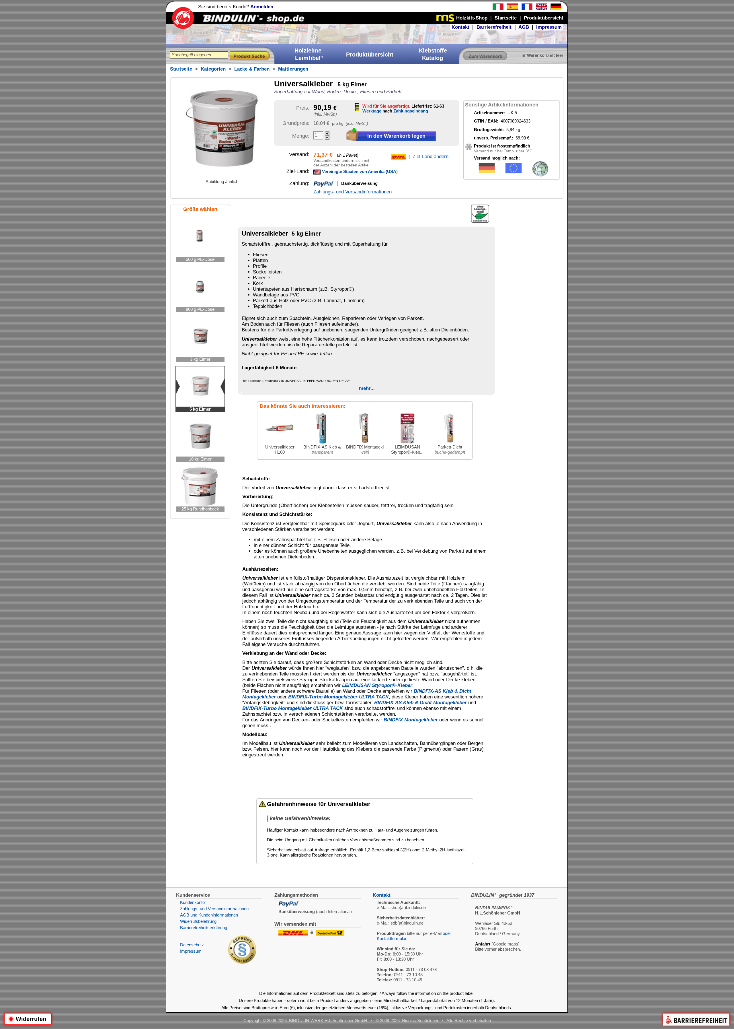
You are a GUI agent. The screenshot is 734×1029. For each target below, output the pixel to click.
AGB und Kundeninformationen (209, 914)
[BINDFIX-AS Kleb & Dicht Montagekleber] (322, 442)
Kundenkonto (192, 902)
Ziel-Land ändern (430, 156)
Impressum (549, 27)
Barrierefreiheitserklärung (203, 927)
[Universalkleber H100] (280, 442)
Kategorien (213, 69)
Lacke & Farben (252, 69)
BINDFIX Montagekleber (411, 720)
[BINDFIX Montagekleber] (365, 442)
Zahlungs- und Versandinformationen (352, 192)
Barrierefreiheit (494, 27)
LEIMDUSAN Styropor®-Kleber (377, 685)
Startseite (181, 69)
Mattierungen (293, 69)
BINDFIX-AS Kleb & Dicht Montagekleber (420, 702)
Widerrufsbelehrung (198, 921)
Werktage (371, 110)
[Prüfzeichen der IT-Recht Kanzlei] (242, 962)
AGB (523, 27)
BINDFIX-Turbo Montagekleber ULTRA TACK (338, 697)
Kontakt (460, 27)
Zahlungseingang (410, 110)
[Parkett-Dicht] (450, 442)
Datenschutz (192, 944)
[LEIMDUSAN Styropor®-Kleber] (407, 442)
